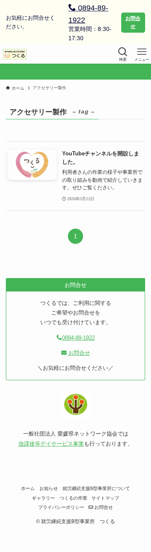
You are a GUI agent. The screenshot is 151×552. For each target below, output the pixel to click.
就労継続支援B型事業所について (96, 488)
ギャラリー (43, 497)
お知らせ (48, 488)
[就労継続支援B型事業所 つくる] (14, 54)
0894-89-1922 (88, 14)
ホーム (28, 488)
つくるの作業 (73, 497)
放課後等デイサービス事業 (51, 444)
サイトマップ (105, 497)
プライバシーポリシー (61, 507)
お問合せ (133, 22)
